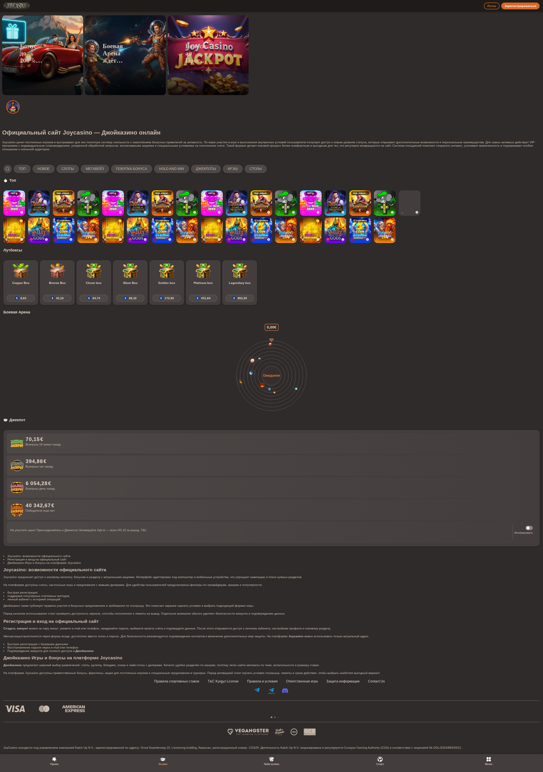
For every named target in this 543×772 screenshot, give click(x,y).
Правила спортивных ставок (176, 681)
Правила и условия (262, 681)
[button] (135, 169)
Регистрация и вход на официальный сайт (36, 559)
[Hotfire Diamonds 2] (409, 203)
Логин (491, 6)
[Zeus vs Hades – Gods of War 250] (88, 230)
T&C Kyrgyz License (223, 681)
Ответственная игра (302, 681)
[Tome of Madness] (39, 203)
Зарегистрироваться (520, 6)
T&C (144, 530)
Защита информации (343, 681)
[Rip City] (88, 203)
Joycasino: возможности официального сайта (38, 556)
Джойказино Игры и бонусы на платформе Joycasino (44, 562)
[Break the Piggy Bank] (14, 230)
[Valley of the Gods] (39, 230)
